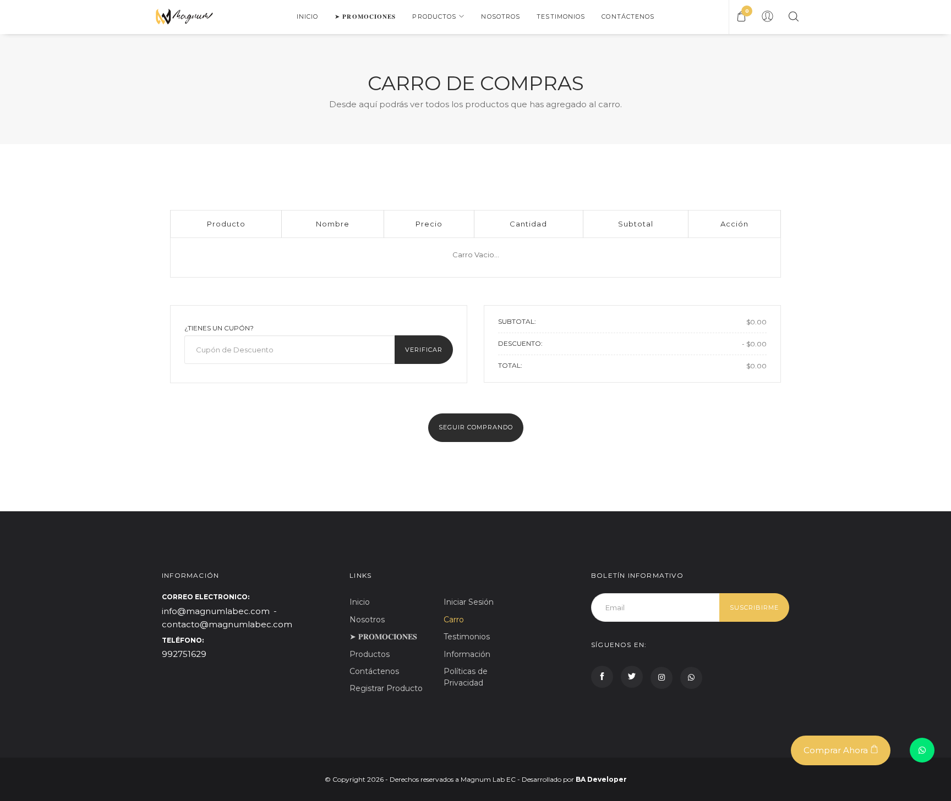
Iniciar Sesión (469, 602)
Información (467, 654)
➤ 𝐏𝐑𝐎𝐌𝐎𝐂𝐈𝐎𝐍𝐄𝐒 (365, 16)
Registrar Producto (386, 688)
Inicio (308, 16)
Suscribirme (754, 607)
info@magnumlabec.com (216, 611)
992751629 (184, 654)
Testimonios (561, 16)
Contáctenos (628, 16)
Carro (454, 620)
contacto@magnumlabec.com (227, 624)
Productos (434, 16)
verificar (423, 349)
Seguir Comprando (476, 427)
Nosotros (500, 16)
